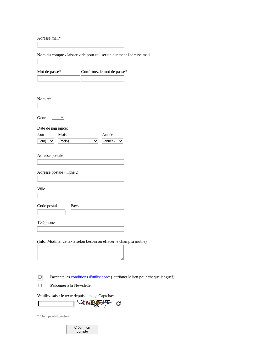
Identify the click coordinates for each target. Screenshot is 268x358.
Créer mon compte (82, 329)
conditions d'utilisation (90, 277)
